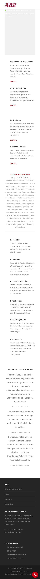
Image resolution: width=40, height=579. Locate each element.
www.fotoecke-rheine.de (15, 558)
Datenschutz (9, 504)
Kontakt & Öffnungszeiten (13, 489)
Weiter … (13, 82)
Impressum (8, 499)
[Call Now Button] (35, 575)
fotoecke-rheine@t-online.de (16, 554)
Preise (7, 494)
